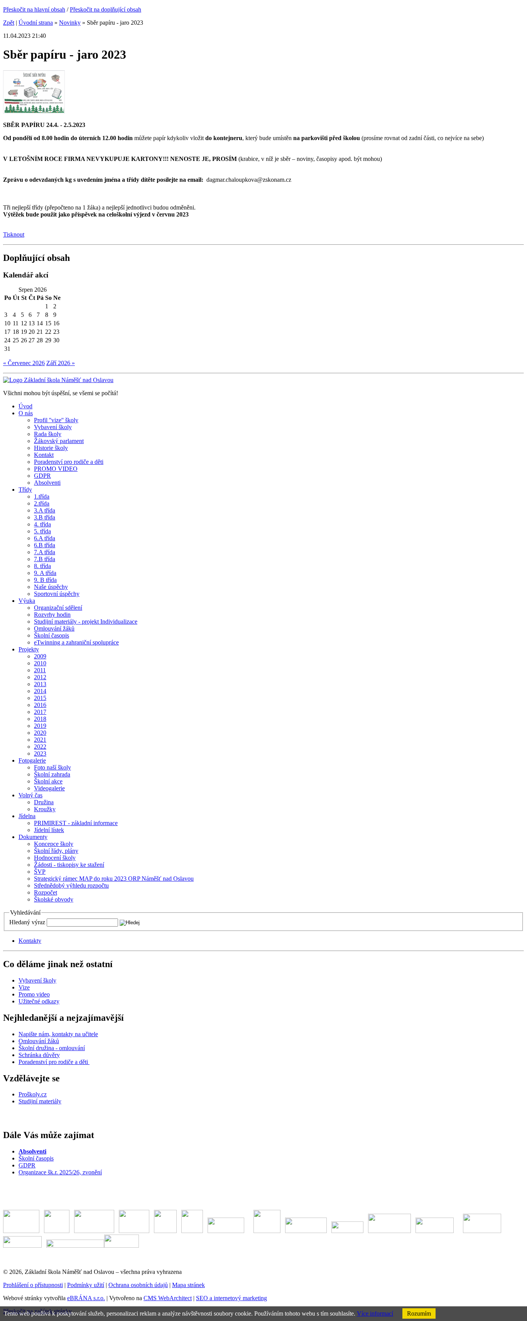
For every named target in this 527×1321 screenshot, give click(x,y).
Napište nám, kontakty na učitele (58, 1034)
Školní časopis (36, 1158)
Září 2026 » (60, 363)
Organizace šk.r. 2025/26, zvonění (60, 1172)
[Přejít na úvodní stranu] (58, 380)
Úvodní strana (36, 22)
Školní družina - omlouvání (52, 1048)
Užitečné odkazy (39, 1001)
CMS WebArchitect (168, 1298)
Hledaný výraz (27, 922)
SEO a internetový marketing (231, 1298)
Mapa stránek (188, 1285)
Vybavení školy (37, 980)
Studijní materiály (40, 1101)
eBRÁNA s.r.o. (86, 1298)
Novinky (70, 22)
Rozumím (419, 1313)
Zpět (8, 22)
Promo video (34, 994)
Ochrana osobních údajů (138, 1285)
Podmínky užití (85, 1285)
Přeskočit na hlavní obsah (34, 9)
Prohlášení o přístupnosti (33, 1285)
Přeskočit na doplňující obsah (105, 9)
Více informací (375, 1313)
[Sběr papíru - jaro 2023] (34, 111)
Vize (24, 987)
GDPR (27, 1165)
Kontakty (30, 940)
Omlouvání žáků (39, 1041)
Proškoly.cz (33, 1094)
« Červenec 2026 (24, 363)
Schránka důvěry (39, 1055)
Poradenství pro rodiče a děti (54, 1062)
